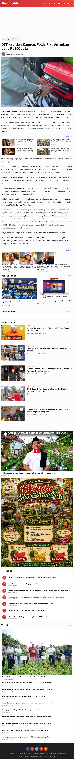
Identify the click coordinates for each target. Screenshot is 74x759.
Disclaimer (53, 753)
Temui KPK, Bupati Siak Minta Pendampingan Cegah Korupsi (49, 349)
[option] (19, 293)
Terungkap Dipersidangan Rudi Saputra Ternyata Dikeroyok (21, 710)
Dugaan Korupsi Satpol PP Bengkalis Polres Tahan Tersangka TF (48, 329)
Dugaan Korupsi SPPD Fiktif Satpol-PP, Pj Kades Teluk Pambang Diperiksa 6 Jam (49, 369)
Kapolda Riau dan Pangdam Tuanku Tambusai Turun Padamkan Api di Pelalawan (27, 689)
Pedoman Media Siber (41, 753)
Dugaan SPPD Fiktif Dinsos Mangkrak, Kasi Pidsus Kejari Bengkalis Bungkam (47, 410)
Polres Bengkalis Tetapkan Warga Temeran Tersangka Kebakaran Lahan (25, 730)
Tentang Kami (13, 753)
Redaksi (22, 753)
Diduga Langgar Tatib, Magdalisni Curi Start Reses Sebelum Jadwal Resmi (17, 302)
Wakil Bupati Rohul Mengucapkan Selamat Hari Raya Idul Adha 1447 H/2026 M (28, 473)
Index (69, 276)
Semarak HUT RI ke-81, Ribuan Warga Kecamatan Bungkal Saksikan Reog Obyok (27, 703)
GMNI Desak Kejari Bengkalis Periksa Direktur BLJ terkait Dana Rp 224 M (47, 390)
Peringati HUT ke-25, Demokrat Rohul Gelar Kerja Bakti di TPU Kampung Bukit (26, 682)
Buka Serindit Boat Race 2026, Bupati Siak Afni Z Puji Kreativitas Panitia (24, 696)
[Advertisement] (37, 23)
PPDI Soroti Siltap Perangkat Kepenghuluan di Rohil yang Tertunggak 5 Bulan (26, 723)
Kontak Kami (62, 753)
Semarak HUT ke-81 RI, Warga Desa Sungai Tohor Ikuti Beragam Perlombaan (26, 716)
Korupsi (8, 39)
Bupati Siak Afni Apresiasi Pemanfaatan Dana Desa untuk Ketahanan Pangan (29, 677)
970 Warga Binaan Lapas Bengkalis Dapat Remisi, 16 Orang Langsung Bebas (26, 737)
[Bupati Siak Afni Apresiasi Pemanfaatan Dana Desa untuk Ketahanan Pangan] (37, 652)
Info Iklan (29, 753)
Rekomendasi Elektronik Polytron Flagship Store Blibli (54, 301)
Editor (8, 53)
